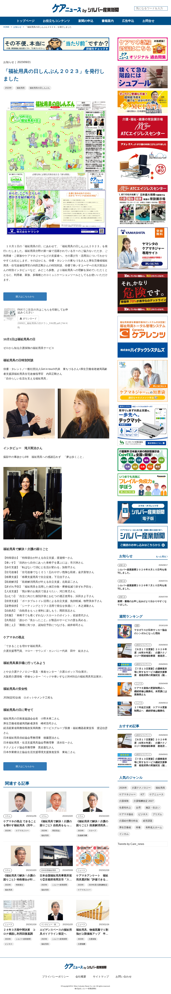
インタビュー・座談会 (50, 924)
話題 (137, 625)
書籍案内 (108, 21)
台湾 (138, 807)
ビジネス (8, 944)
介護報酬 (81, 944)
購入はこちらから (25, 296)
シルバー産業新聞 (59, 885)
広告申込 (128, 21)
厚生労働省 (125, 827)
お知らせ (122, 565)
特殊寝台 (19, 885)
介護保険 (92, 939)
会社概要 (80, 976)
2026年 (123, 787)
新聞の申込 (85, 21)
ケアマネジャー (22, 831)
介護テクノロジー (141, 787)
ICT (142, 794)
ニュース (81, 870)
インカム (124, 834)
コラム (7, 816)
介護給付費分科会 (128, 820)
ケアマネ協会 (126, 814)
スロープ (92, 831)
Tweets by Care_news (131, 844)
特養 (138, 827)
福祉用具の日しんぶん (40, 88)
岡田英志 (56, 831)
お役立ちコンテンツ (56, 21)
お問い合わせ (124, 976)
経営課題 (147, 820)
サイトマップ (101, 976)
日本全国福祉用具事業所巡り (50, 870)
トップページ (26, 21)
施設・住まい (153, 807)
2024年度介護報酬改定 (98, 885)
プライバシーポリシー (55, 976)
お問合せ (148, 21)
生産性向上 (125, 807)
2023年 (8, 88)
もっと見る (161, 556)
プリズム (157, 814)
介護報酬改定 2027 (144, 801)
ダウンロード (29, 318)
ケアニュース (156, 794)
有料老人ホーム (154, 827)
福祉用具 (21, 88)
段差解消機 (82, 835)
